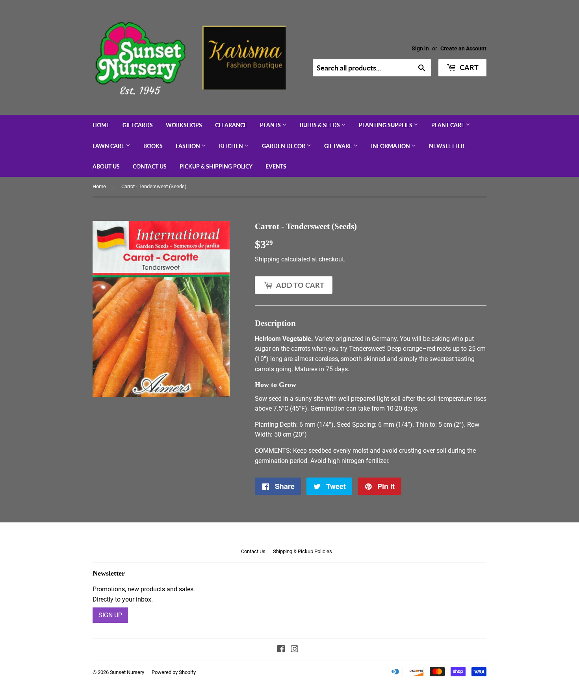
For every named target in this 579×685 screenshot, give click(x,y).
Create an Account (463, 48)
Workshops (184, 125)
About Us (106, 166)
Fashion (188, 146)
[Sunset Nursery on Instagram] (295, 650)
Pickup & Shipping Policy (216, 166)
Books (153, 146)
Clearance (231, 125)
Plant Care (448, 125)
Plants (271, 125)
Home (101, 125)
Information (391, 146)
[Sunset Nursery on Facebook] (281, 650)
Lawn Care (109, 146)
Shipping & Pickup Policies (302, 551)
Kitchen (231, 146)
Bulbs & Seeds (320, 125)
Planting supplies (386, 125)
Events (275, 166)
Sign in (420, 48)
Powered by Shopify (174, 672)
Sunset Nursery (127, 672)
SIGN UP (110, 615)
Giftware (338, 146)
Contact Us (150, 166)
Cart (468, 67)
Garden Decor (284, 146)
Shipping (267, 259)
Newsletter (446, 146)
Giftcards (137, 125)
